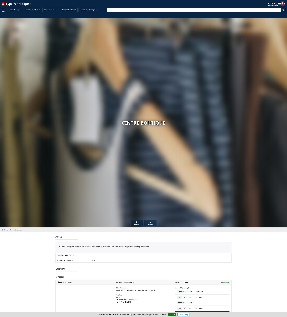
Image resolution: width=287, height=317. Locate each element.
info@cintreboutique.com (128, 300)
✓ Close (172, 315)
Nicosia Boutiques (14, 10)
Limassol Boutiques (32, 10)
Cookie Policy (183, 315)
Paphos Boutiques (69, 10)
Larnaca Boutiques (51, 10)
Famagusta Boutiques (88, 10)
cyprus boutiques (18, 4)
